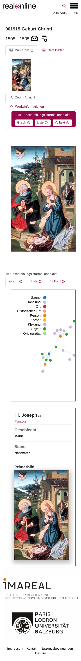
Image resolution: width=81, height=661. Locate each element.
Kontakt (32, 648)
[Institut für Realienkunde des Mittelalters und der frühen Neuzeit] (40, 589)
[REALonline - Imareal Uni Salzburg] (40, 6)
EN (76, 13)
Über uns (40, 653)
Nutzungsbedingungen (57, 648)
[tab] (21, 50)
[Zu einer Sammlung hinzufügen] (44, 38)
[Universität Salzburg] (40, 623)
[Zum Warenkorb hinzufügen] (34, 38)
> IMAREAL (61, 13)
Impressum (15, 648)
